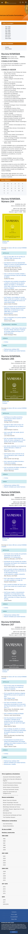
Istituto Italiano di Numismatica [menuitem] (11, 787)
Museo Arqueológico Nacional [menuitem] (10, 802)
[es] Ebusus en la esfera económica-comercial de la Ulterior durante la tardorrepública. (13, 418)
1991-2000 (8, 33)
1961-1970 (7, 28)
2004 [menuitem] (4, 862)
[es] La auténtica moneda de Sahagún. (14, 713)
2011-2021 (7, 36)
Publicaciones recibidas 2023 (11, 485)
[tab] (14, 23)
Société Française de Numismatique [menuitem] (12, 783)
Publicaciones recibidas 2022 (11, 349)
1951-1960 (7, 27)
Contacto (4, 243)
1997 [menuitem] (4, 843)
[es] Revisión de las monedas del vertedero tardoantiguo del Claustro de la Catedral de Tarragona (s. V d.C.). (15, 563)
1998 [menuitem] (4, 845)
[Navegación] (2, 2)
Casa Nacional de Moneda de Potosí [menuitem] (12, 815)
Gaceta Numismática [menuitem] (8, 826)
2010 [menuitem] (4, 880)
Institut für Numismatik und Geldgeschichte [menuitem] (10, 792)
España (7, 47)
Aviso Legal (14, 914)
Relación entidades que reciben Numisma (14, 351)
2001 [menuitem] (4, 856)
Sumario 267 (5, 670)
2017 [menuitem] (4, 902)
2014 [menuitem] (4, 891)
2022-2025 (8, 38)
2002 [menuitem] (4, 858)
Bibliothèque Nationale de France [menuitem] (11, 807)
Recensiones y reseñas (10, 764)
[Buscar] (23, 2)
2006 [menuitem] (4, 871)
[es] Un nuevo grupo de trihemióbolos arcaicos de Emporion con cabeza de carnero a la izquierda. (14, 687)
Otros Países (8, 49)
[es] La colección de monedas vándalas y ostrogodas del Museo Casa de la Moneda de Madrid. (15, 275)
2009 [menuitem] (4, 878)
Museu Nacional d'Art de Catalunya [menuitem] (12, 804)
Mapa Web (14, 919)
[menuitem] (14, 773)
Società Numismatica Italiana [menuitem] (10, 785)
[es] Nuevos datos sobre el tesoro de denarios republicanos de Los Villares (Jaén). (13, 426)
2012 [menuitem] (4, 886)
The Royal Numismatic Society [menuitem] (11, 789)
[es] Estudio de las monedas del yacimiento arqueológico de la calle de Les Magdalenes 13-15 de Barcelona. (15, 555)
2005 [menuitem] (4, 865)
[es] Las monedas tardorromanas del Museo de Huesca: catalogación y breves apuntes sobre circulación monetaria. (14, 440)
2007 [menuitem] (4, 873)
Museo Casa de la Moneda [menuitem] (10, 800)
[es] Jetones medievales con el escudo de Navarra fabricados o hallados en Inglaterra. (15, 447)
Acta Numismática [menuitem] (7, 823)
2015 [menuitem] (4, 893)
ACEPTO (13, 931)
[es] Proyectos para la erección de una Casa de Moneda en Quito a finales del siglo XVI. (14, 455)
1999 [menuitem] (4, 847)
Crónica (6, 342)
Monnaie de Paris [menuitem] (7, 813)
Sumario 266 (5, 538)
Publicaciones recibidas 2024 (11, 615)
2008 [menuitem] (4, 876)
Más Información (12, 929)
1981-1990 (7, 32)
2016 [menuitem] (4, 900)
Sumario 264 (5, 241)
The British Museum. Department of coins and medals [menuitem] (13, 809)
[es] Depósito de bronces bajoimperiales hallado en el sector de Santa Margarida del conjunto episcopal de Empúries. (15, 264)
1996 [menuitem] (4, 841)
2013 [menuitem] (4, 889)
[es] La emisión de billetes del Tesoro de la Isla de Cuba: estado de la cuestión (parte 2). (15, 586)
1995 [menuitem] (4, 838)
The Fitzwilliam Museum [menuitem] (9, 817)
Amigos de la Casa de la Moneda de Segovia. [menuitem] (12, 779)
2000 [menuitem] (4, 849)
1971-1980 (7, 30)
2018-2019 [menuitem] (5, 904)
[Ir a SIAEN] (10, 2)
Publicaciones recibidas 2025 (11, 761)
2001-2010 (8, 35)
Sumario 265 (5, 401)
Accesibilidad (14, 916)
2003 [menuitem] (4, 860)
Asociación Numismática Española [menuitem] (11, 777)
